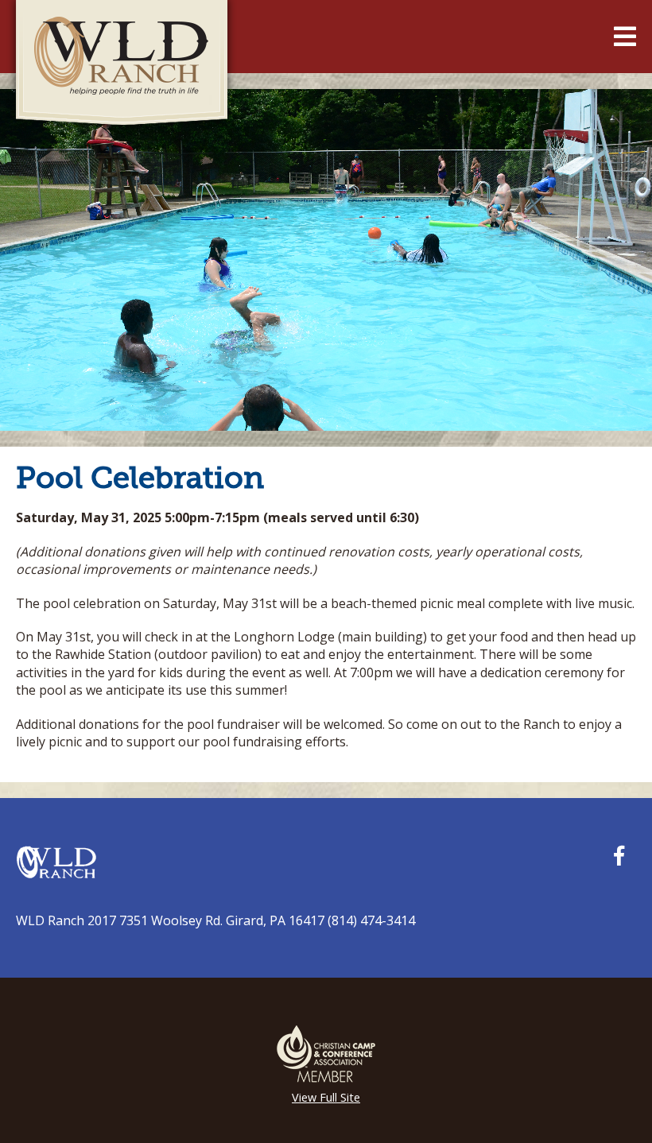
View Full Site (326, 1097)
